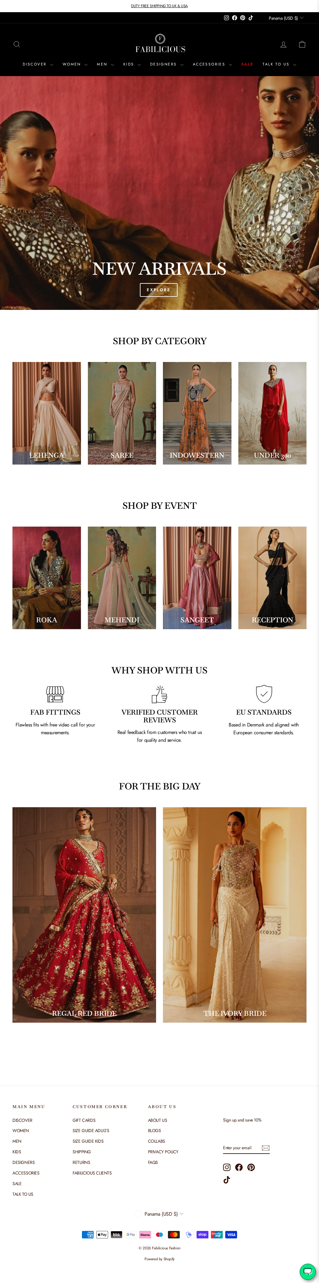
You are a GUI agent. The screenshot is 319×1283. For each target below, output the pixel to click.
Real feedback (132, 732)
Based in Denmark (246, 724)
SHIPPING (82, 1152)
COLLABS (156, 1141)
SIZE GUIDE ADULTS (91, 1130)
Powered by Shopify (159, 1259)
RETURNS (81, 1162)
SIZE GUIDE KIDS (88, 1141)
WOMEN (73, 64)
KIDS (129, 64)
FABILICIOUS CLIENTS (92, 1173)
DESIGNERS (164, 64)
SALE (247, 64)
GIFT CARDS (84, 1120)
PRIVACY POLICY (163, 1152)
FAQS (153, 1162)
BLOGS (154, 1130)
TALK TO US (277, 64)
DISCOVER (36, 64)
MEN (103, 64)
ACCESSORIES (210, 64)
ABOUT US (157, 1120)
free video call (64, 724)
